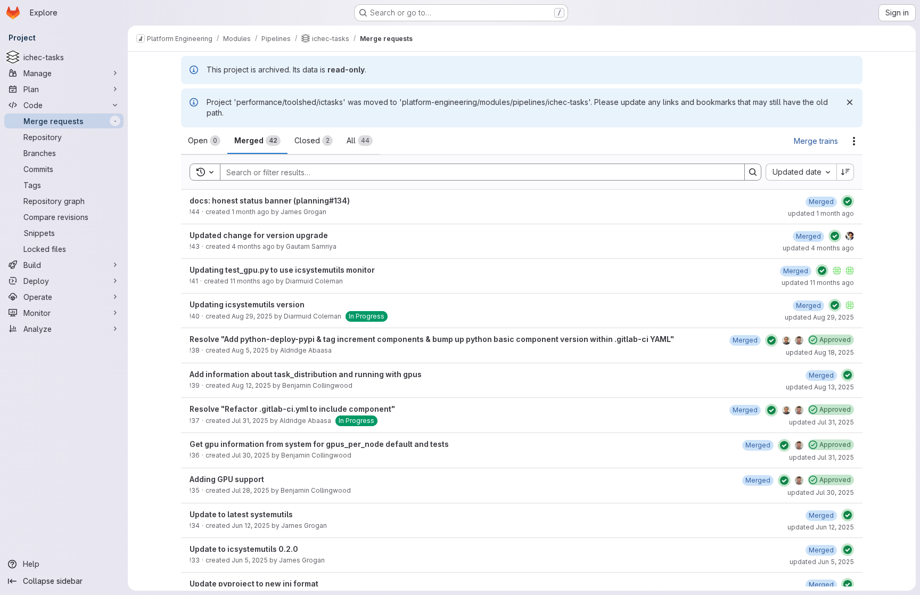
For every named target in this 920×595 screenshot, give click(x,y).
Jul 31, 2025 (250, 421)
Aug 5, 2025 (250, 350)
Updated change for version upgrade (259, 235)
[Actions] (853, 141)
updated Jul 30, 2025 (820, 492)
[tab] (204, 140)
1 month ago (250, 212)
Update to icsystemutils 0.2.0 (244, 548)
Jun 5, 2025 (250, 560)
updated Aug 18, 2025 (820, 352)
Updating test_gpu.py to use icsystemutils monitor (282, 269)
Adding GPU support (227, 479)
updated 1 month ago (821, 213)
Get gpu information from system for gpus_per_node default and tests (319, 444)
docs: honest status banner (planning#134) (270, 200)
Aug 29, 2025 (252, 316)
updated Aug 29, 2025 (819, 317)
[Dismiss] (849, 102)
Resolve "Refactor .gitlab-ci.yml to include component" (292, 408)
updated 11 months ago (818, 283)
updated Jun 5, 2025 (822, 562)
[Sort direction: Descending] (845, 172)
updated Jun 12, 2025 (820, 527)
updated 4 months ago (818, 248)
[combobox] (801, 172)
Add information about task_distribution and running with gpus (306, 374)
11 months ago (252, 281)
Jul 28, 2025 (250, 490)
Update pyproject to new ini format (254, 583)
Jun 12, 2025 (251, 525)
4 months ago (253, 246)
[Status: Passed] (847, 201)
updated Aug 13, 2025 (820, 387)
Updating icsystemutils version (247, 304)
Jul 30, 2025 (251, 455)
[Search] (752, 172)
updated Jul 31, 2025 (821, 422)
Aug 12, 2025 (251, 385)
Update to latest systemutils (241, 514)
